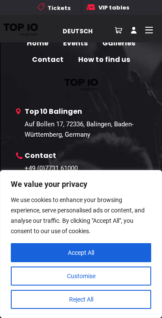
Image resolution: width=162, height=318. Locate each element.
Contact (48, 59)
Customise (81, 276)
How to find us (104, 59)
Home (37, 43)
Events (75, 43)
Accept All (81, 252)
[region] (81, 244)
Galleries (118, 43)
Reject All (81, 299)
